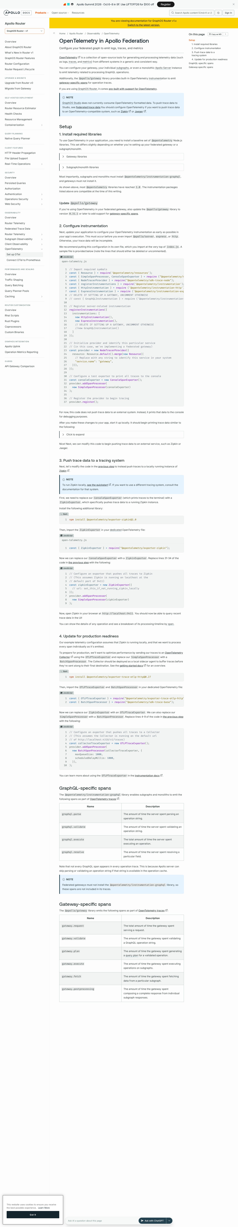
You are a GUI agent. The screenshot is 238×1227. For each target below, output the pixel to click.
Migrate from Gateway (18, 88)
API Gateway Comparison (19, 366)
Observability (93, 33)
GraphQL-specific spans (201, 63)
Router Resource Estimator (20, 108)
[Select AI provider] (169, 1221)
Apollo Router (76, 33)
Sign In (228, 12)
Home (62, 33)
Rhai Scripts (12, 315)
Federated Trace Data (17, 228)
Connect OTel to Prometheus (23, 260)
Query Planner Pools (17, 290)
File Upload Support (16, 158)
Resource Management (18, 119)
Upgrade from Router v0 (19, 82)
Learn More (44, 1207)
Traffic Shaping (14, 279)
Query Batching (14, 285)
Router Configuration (17, 63)
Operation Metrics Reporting (21, 352)
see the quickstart (97, 484)
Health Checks (13, 113)
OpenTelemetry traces (103, 799)
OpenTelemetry (111, 33)
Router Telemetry (15, 223)
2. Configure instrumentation (206, 48)
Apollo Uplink (12, 346)
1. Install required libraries (204, 44)
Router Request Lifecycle (19, 69)
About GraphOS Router (18, 47)
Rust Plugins (12, 321)
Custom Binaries (14, 332)
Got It (33, 1214)
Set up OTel (13, 254)
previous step (106, 466)
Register (166, 4)
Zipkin (124, 111)
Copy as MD (216, 34)
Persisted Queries (15, 183)
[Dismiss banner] (233, 4)
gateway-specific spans (73, 82)
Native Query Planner (17, 138)
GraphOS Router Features (20, 58)
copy (178, 261)
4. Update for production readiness (209, 59)
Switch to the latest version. (144, 25)
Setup (192, 40)
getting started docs (131, 665)
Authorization (12, 188)
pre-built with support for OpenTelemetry (133, 88)
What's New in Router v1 (19, 52)
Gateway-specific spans (201, 67)
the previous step (78, 562)
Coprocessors (13, 326)
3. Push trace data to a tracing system (203, 53)
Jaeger (139, 111)
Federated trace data (88, 107)
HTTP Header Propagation (20, 152)
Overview (10, 41)
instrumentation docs (147, 775)
